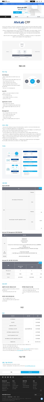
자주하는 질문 (35, 382)
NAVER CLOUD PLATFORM (6, 1)
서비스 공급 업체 (26, 348)
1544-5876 (29, 398)
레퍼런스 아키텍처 (14, 387)
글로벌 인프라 (4, 390)
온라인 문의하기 (35, 384)
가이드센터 (13, 382)
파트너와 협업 (24, 382)
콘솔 (32, 1)
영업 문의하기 (35, 385)
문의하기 (26, 1)
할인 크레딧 (34, 387)
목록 (11, 372)
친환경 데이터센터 (4, 387)
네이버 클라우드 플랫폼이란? (6, 382)
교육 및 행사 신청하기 (15, 385)
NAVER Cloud (6, 394)
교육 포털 (13, 384)
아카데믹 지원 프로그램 (26, 387)
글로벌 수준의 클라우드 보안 (6, 384)
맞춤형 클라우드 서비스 (5, 388)
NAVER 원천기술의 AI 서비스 (6, 385)
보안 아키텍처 (14, 388)
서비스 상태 (34, 388)
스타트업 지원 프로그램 (26, 385)
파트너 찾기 (24, 384)
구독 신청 (39, 377)
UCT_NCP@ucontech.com (30, 365)
